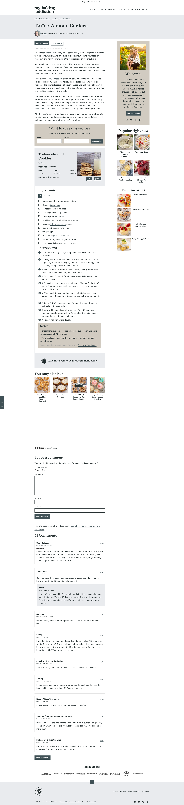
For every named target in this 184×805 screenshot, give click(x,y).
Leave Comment (42, 516)
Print (97, 179)
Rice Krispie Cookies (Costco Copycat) (42, 398)
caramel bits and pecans (45, 108)
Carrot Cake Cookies (60, 396)
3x (49, 196)
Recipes (101, 9)
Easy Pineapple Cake (141, 239)
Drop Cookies (65, 18)
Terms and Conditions (75, 802)
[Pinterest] (135, 119)
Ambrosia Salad (141, 152)
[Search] (147, 9)
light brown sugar (58, 224)
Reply (102, 543)
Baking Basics (114, 9)
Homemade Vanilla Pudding (125, 179)
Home (92, 9)
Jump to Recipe (42, 43)
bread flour (55, 205)
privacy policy (66, 48)
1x (40, 196)
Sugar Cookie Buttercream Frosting (97, 397)
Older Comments (42, 757)
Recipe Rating (40, 467)
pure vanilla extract (62, 235)
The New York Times (87, 345)
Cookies (55, 18)
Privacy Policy (64, 802)
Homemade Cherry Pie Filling (142, 180)
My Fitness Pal (55, 79)
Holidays (128, 9)
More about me (133, 113)
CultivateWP (92, 802)
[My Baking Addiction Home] (44, 9)
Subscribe (139, 9)
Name (40, 137)
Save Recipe (97, 141)
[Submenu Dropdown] (105, 9)
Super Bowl (49, 53)
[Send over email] (2, 407)
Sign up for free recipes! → (92, 2)
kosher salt (60, 216)
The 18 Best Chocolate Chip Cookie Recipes (79, 397)
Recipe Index (45, 18)
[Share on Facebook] (2, 398)
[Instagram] (127, 119)
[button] (49, 33)
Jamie (45, 33)
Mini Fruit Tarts (140, 195)
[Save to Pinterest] (2, 402)
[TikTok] (140, 119)
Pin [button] (89, 179)
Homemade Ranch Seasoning (125, 154)
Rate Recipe (57, 43)
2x (44, 196)
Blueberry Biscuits (141, 209)
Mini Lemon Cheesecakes (140, 225)
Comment (39, 475)
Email (67, 137)
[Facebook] (131, 119)
